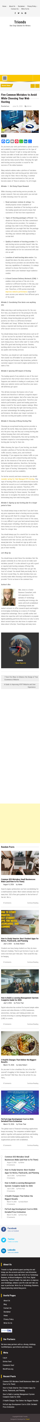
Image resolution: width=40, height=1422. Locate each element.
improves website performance (16, 292)
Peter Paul (20, 1003)
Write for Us (25, 9)
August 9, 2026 (8, 884)
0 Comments (7, 903)
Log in (5, 1358)
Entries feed (7, 1361)
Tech (3, 136)
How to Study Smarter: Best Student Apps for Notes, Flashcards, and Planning (20, 939)
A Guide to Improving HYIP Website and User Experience (20, 685)
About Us (12, 6)
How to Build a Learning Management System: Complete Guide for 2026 (20, 999)
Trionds (20, 22)
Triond (27, 1419)
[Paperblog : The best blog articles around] (6, 1332)
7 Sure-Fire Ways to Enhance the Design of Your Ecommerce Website (21, 678)
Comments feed (8, 1365)
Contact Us (15, 9)
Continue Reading (32, 903)
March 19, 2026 (8, 1065)
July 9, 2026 (7, 944)
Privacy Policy (31, 6)
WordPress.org (8, 1369)
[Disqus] (20, 719)
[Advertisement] (20, 54)
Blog (5, 1304)
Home (4, 6)
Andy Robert (20, 944)
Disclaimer (21, 6)
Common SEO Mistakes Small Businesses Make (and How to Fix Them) (18, 880)
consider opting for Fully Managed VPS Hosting (17, 479)
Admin (29, 106)
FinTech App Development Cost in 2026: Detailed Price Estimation (17, 1120)
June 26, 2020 (17, 106)
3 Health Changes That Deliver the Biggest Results (18, 1061)
